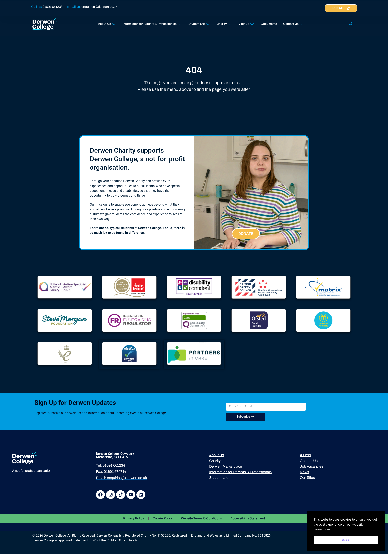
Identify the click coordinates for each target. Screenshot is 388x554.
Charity (222, 23)
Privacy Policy (133, 518)
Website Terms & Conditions (201, 518)
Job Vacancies (311, 466)
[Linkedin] (140, 494)
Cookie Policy (163, 518)
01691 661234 (53, 6)
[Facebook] (100, 494)
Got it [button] (346, 540)
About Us (104, 23)
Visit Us (243, 23)
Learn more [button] (322, 529)
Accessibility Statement (247, 518)
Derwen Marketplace (225, 466)
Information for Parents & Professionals (150, 23)
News (304, 472)
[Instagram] (110, 494)
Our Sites (307, 478)
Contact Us (291, 23)
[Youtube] (130, 494)
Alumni (305, 455)
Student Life (196, 23)
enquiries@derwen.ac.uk (99, 6)
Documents (269, 23)
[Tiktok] (120, 494)
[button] (351, 24)
